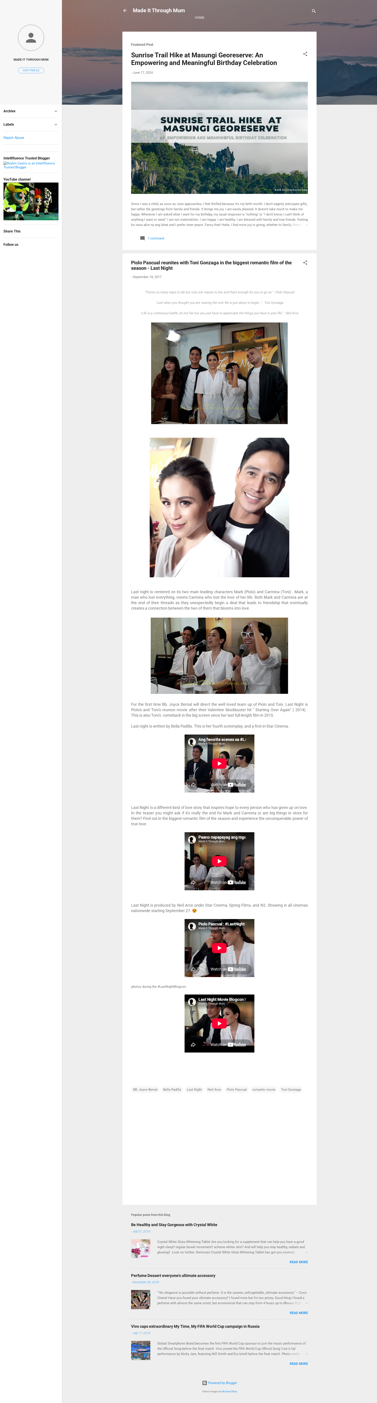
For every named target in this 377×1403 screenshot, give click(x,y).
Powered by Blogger (222, 1383)
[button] (305, 54)
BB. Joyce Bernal (145, 1090)
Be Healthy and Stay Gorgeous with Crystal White (174, 1224)
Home (199, 18)
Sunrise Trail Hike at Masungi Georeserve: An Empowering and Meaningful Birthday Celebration (204, 59)
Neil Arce (214, 1090)
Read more (299, 1262)
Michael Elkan (229, 1391)
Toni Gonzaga (291, 1090)
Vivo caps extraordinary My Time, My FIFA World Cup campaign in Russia (195, 1326)
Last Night (194, 1090)
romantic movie (263, 1090)
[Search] (314, 12)
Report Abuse (13, 138)
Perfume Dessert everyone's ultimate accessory (173, 1275)
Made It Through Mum (159, 10)
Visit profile (31, 70)
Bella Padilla (172, 1090)
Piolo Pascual (237, 1090)
